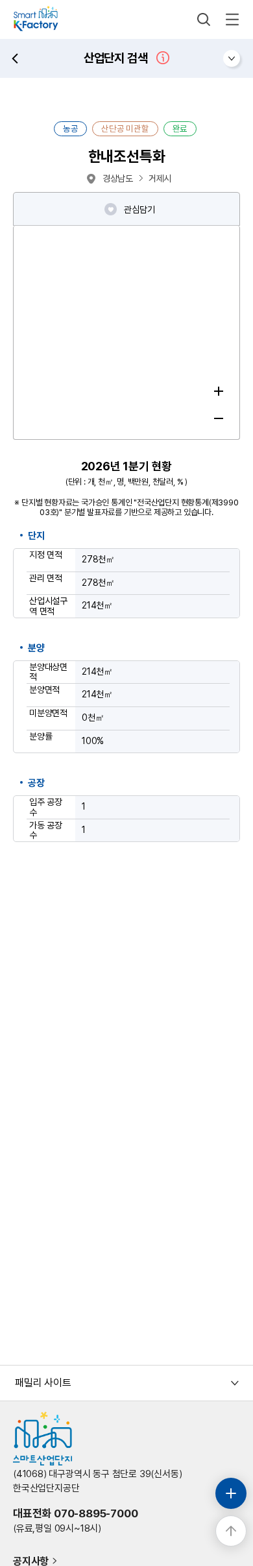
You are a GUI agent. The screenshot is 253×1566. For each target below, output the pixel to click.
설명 (162, 57)
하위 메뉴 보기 (231, 58)
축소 (218, 418)
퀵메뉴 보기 (231, 1493)
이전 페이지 (15, 58)
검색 (203, 19)
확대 (218, 391)
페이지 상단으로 (231, 1531)
